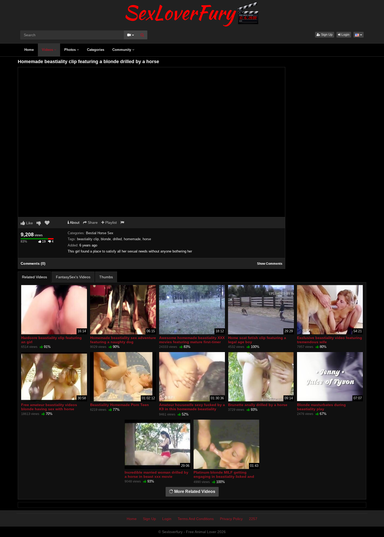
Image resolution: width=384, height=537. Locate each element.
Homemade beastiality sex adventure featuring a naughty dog (123, 340)
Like (29, 223)
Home (29, 50)
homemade (132, 239)
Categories (95, 50)
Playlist (110, 222)
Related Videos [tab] (34, 277)
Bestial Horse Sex (99, 233)
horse (147, 239)
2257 (253, 519)
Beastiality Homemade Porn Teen (119, 405)
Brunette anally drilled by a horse (257, 405)
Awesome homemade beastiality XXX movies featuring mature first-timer (192, 340)
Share (92, 222)
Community (122, 50)
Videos (48, 50)
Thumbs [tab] (106, 277)
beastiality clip (88, 239)
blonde (106, 239)
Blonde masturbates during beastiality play (321, 407)
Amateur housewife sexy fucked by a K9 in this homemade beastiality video (192, 409)
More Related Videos (194, 491)
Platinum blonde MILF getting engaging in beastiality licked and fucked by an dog (224, 476)
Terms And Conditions (196, 519)
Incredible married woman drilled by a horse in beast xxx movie (156, 474)
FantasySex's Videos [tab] (73, 277)
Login (345, 35)
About (74, 222)
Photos (70, 50)
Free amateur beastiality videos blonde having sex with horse (49, 407)
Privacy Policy (231, 519)
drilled (117, 239)
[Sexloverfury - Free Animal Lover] (192, 13)
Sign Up (326, 35)
